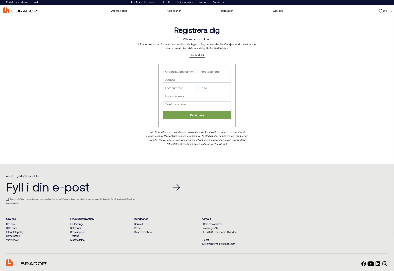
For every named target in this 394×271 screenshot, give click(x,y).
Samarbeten (13, 235)
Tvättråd (74, 235)
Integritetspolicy (15, 232)
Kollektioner (174, 10)
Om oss (278, 10)
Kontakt (203, 2)
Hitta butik (166, 2)
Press (137, 228)
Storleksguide (77, 232)
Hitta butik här (197, 55)
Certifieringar (77, 224)
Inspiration (227, 10)
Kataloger (75, 228)
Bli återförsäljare (185, 2)
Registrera (197, 115)
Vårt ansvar (12, 239)
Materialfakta (77, 239)
